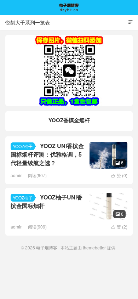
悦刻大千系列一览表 (27, 22)
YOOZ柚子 (23, 146)
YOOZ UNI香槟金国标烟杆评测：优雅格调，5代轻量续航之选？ (47, 154)
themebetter (94, 247)
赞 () (119, 175)
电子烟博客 (69, 7)
